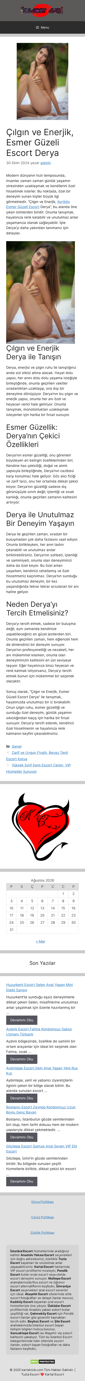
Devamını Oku (21, 1020)
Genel (16, 746)
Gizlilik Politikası (42, 1233)
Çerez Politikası (42, 1217)
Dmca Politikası (42, 1202)
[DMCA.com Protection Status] (42, 1363)
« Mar (40, 941)
